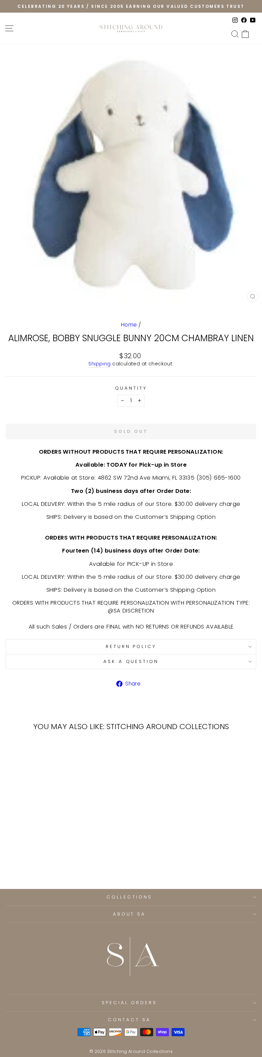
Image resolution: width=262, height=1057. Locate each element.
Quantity (131, 388)
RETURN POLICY (131, 646)
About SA (129, 914)
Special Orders (129, 1002)
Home (129, 324)
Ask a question (131, 661)
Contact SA (129, 1019)
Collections (129, 897)
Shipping (99, 364)
